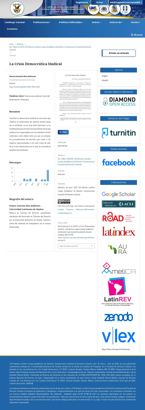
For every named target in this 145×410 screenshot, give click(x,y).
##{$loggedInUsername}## (125, 2)
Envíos (135, 22)
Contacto (12, 29)
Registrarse (82, 2)
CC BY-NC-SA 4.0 (88, 394)
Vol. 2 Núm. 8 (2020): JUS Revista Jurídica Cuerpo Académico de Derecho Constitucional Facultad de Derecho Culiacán (50, 48)
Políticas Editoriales (70, 22)
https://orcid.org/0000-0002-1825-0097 (24, 87)
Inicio (11, 44)
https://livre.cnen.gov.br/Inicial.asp (116, 349)
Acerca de (115, 22)
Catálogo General (15, 22)
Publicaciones (41, 22)
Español (105, 80)
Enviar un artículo (119, 53)
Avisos (95, 22)
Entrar (99, 2)
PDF (64, 132)
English (105, 76)
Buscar (138, 34)
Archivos (20, 44)
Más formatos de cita (69, 246)
